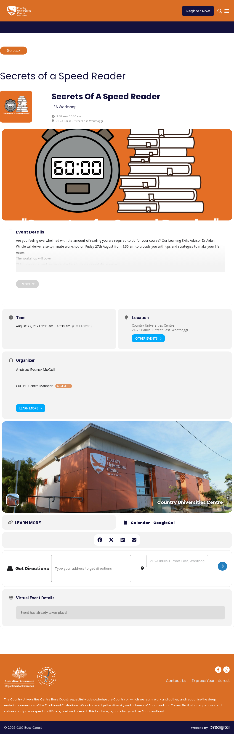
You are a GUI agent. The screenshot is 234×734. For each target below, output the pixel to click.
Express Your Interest (211, 681)
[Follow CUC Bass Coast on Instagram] (226, 670)
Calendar (140, 523)
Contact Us (176, 681)
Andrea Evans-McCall (35, 369)
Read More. (63, 386)
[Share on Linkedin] (122, 540)
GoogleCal (164, 523)
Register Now (198, 11)
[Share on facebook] (100, 540)
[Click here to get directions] (222, 566)
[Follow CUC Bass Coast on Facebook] (218, 670)
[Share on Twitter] (111, 540)
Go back (13, 50)
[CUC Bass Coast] (20, 14)
